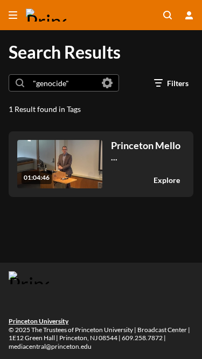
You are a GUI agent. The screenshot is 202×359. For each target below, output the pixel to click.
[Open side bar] (13, 15)
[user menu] (189, 15)
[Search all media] (167, 15)
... (145, 151)
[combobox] (63, 83)
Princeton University (38, 321)
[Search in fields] (107, 82)
